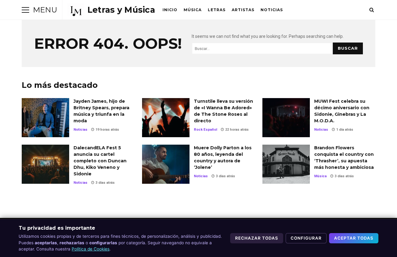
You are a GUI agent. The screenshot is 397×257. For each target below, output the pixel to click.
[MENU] (25, 10)
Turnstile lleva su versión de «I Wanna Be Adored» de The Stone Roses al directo (166, 117)
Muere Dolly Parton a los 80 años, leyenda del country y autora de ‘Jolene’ (166, 164)
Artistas (243, 9)
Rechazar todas (256, 238)
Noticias (272, 9)
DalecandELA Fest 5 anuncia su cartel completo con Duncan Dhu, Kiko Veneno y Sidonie (45, 164)
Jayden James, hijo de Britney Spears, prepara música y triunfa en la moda (45, 117)
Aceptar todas (353, 238)
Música (193, 9)
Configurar (306, 238)
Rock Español (205, 130)
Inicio (170, 9)
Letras (216, 9)
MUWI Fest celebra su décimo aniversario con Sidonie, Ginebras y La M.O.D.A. (286, 117)
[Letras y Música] (111, 10)
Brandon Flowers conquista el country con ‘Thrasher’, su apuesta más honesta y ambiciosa (286, 164)
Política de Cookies (90, 248)
